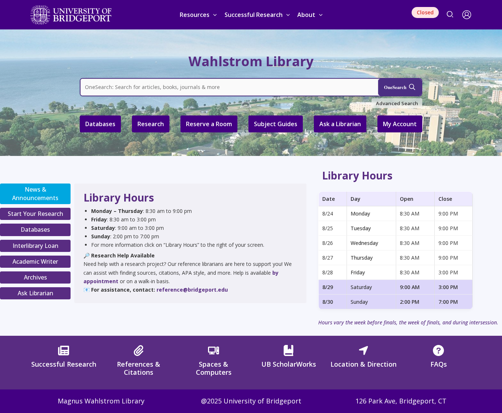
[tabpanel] (190, 242)
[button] (213, 14)
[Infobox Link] (64, 358)
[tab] (35, 194)
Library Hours (357, 175)
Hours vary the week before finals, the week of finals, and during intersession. (408, 322)
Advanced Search (397, 103)
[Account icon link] (466, 14)
